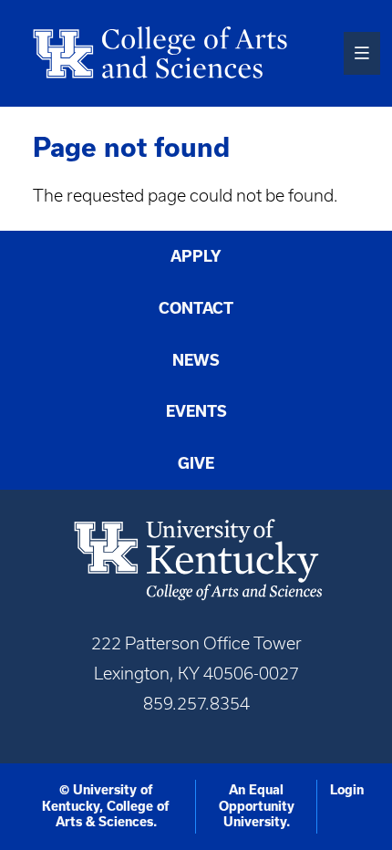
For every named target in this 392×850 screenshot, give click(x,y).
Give (196, 463)
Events (196, 411)
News (196, 360)
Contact (196, 308)
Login (347, 790)
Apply (196, 256)
